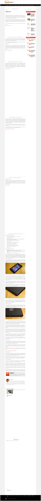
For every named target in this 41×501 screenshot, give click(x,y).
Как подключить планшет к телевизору (11, 350)
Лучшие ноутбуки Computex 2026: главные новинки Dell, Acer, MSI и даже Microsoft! (33, 15)
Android (26, 5)
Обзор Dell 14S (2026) (9, 490)
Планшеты (19, 5)
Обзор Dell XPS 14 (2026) (16, 439)
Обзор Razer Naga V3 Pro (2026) (9, 395)
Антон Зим (11, 379)
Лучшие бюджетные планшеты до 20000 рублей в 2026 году (33, 24)
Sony (7, 496)
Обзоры (10, 5)
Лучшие (22, 5)
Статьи (12, 5)
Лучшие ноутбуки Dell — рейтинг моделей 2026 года (33, 34)
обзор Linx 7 (11, 23)
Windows (29, 5)
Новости (7, 5)
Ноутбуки (15, 5)
